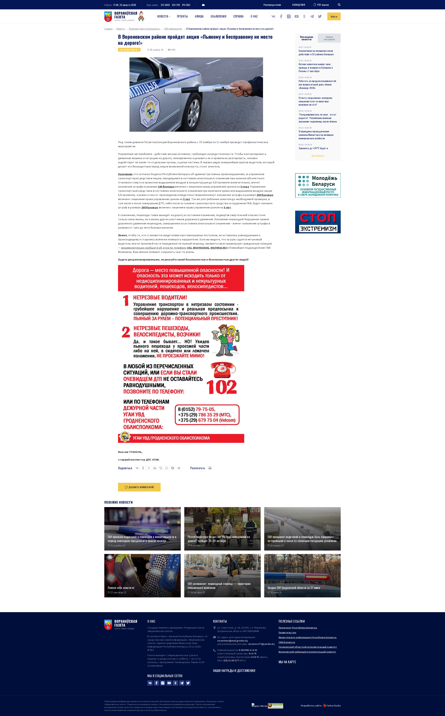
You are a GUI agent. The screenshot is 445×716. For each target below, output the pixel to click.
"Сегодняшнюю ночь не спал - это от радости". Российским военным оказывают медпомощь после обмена (318, 118)
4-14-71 (255, 657)
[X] (149, 468)
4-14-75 (253, 653)
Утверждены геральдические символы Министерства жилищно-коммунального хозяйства (316, 134)
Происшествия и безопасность (144, 28)
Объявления (218, 16)
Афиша (199, 16)
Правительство (287, 632)
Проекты (182, 16)
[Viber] (160, 468)
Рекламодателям (272, 4)
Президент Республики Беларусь (298, 627)
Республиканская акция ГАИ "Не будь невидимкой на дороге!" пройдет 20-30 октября (219, 539)
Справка (238, 16)
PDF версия (323, 4)
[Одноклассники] (143, 468)
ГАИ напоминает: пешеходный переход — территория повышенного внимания (219, 586)
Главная (108, 28)
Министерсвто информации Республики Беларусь (308, 637)
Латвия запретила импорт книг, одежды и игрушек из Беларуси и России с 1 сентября (316, 67)
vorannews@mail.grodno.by (232, 640)
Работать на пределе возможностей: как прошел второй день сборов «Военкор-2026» (318, 84)
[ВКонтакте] (137, 468)
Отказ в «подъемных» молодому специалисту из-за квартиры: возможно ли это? (315, 101)
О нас (254, 16)
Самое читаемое (329, 38)
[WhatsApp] (166, 468)
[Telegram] (178, 468)
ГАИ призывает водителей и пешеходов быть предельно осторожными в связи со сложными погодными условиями (302, 539)
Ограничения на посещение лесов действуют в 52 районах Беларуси (316, 52)
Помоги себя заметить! (121, 588)
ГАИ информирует (173, 28)
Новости (162, 16)
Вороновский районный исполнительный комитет (307, 651)
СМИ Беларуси (287, 642)
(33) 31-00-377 (231, 660)
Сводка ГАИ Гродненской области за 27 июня (294, 588)
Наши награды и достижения (234, 670)
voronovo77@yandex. (260, 643)
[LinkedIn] (154, 468)
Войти (334, 16)
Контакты (220, 621)
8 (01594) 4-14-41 (248, 650)
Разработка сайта (311, 705)
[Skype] (172, 468)
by (273, 643)
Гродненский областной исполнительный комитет (308, 646)
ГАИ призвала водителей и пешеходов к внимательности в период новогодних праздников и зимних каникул (142, 539)
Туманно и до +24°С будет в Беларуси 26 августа (313, 149)
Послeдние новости (306, 38)
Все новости (318, 155)
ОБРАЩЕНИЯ (298, 4)
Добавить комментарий (141, 487)
